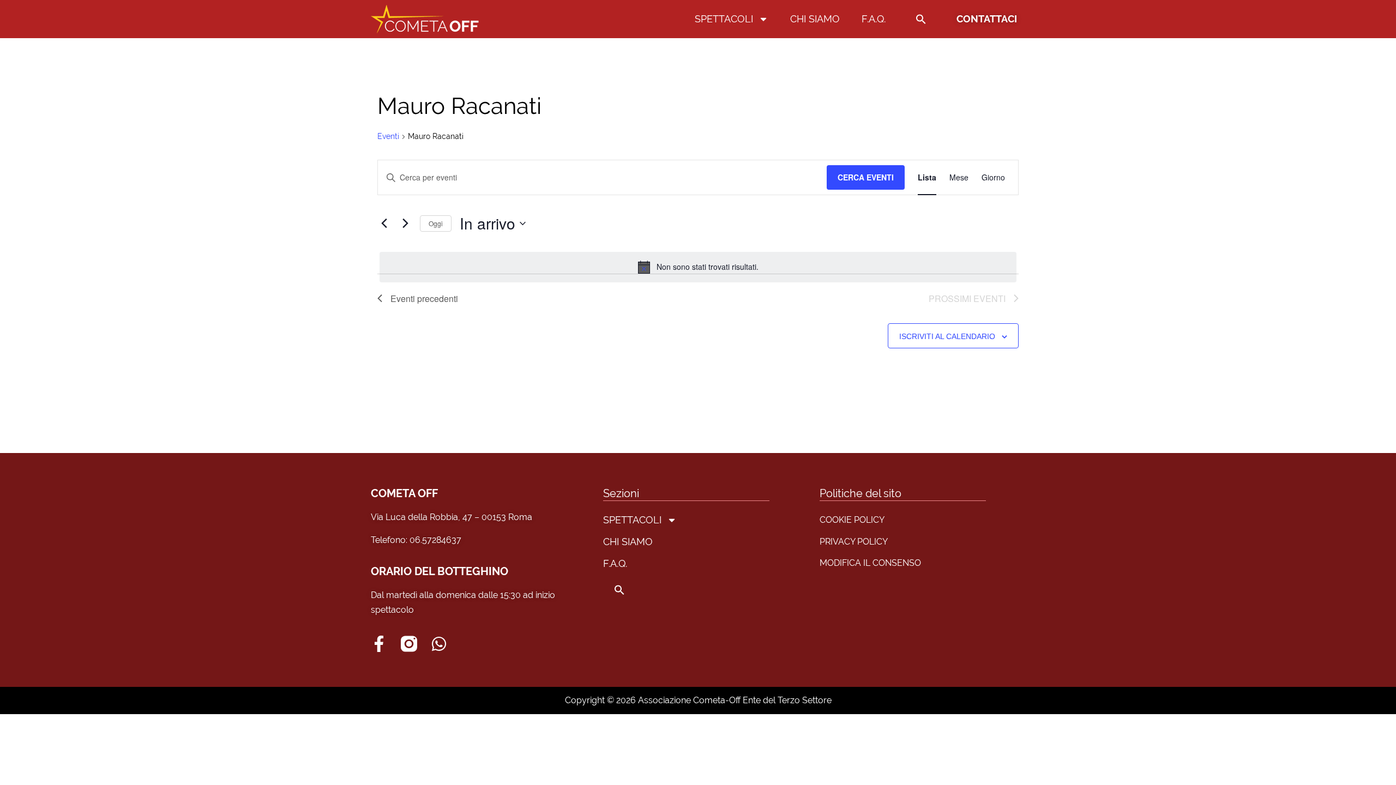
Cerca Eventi (866, 177)
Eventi (388, 136)
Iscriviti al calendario (947, 336)
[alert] (698, 267)
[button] (921, 19)
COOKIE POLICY (852, 520)
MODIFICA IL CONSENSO (870, 563)
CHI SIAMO (815, 19)
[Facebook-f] (379, 644)
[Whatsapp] (439, 644)
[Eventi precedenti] (383, 223)
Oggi (436, 223)
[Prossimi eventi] (405, 223)
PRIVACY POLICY (854, 541)
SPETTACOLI (724, 19)
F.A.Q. (874, 19)
